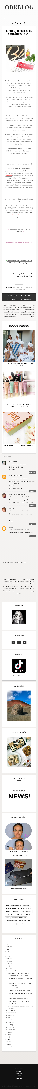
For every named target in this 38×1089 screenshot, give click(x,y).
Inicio (19, 593)
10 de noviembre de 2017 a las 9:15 (19, 511)
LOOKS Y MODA (10, 914)
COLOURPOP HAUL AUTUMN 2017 (18, 976)
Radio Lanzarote (24, 920)
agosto (10, 1015)
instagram (19, 1071)
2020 (8, 958)
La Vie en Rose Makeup (17, 494)
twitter (19, 1076)
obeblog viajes (22, 927)
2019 (8, 961)
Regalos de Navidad (19, 888)
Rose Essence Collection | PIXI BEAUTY (19, 445)
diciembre (11, 968)
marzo (10, 1027)
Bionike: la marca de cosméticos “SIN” (19, 998)
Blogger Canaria (11, 908)
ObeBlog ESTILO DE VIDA (19, 917)
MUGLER (28, 914)
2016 (8, 1034)
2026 (8, 944)
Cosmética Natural (19, 289)
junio (9, 1020)
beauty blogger (21, 287)
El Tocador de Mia (16, 475)
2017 (8, 966)
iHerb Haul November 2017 (15, 996)
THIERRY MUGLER (10, 924)
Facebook (14, 295)
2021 (8, 956)
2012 (8, 1044)
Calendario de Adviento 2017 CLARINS (19, 990)
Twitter (27, 295)
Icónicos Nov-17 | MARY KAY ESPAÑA (18, 973)
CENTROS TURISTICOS (24, 908)
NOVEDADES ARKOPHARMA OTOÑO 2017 (20, 993)
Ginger (11, 508)
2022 (8, 954)
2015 (8, 1037)
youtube (19, 1078)
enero (10, 1032)
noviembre (11, 971)
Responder (32, 472)
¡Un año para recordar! (19, 855)
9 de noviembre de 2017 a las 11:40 (19, 478)
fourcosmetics (10, 927)
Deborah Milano (26, 911)
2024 (8, 949)
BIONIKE (29, 287)
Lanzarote (20, 914)
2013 (8, 1041)
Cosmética (16, 911)
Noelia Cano (13, 461)
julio (9, 1017)
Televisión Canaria (23, 924)
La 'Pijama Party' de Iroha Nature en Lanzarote (19, 364)
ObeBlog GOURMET (11, 920)
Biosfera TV (26, 905)
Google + (27, 299)
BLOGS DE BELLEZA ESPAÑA (13, 905)
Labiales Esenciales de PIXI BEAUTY (18, 988)
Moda (7, 917)
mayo (10, 1022)
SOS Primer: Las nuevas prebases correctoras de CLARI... (19, 405)
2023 (8, 951)
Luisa (11, 527)
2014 (8, 1039)
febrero (10, 1029)
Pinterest (13, 299)
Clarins (8, 911)
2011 (8, 1046)
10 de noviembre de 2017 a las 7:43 (19, 497)
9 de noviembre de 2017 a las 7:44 (19, 464)
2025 (8, 946)
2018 (8, 963)
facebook (19, 1073)
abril (9, 1025)
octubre (10, 1010)
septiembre (11, 1012)
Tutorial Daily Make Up (19, 851)
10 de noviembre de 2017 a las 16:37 (19, 529)
